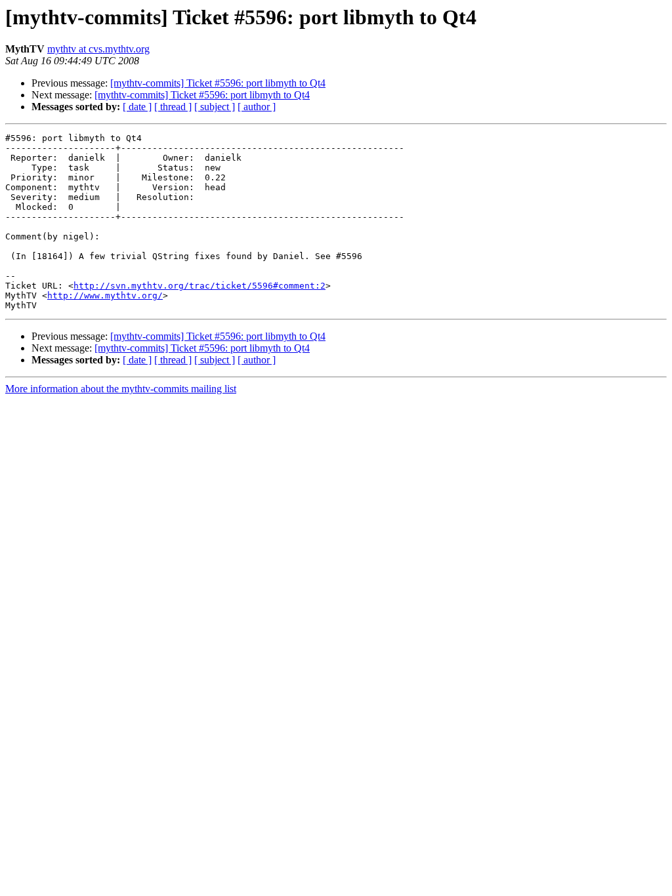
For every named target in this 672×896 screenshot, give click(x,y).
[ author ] (257, 106)
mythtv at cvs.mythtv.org (98, 48)
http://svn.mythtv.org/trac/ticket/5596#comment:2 (200, 286)
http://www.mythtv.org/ (105, 295)
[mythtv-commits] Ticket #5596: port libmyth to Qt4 (218, 83)
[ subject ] (214, 106)
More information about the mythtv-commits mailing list (120, 388)
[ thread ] (173, 106)
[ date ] (137, 106)
